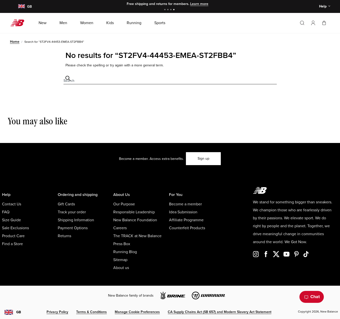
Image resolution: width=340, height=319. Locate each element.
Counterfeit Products (187, 228)
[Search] (302, 23)
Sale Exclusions (15, 228)
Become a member (185, 204)
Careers (120, 228)
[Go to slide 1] (165, 10)
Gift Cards (66, 204)
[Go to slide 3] (171, 10)
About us (121, 267)
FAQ (5, 212)
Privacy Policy (57, 312)
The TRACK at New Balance (137, 235)
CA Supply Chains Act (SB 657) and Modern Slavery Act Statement (219, 312)
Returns (64, 235)
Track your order (72, 212)
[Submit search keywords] (67, 78)
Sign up (203, 158)
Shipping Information (76, 220)
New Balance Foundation (135, 220)
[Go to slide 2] (168, 10)
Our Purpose (124, 204)
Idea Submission (183, 212)
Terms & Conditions (91, 312)
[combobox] (170, 78)
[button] (313, 23)
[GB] (21, 6)
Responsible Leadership (134, 212)
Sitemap (120, 259)
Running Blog (125, 251)
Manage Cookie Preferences (137, 312)
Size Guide (11, 220)
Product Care (13, 235)
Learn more (199, 4)
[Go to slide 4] (174, 10)
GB (18, 312)
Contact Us (11, 204)
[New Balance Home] (19, 22)
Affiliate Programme (186, 220)
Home (14, 42)
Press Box (121, 243)
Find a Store (12, 243)
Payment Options (73, 228)
